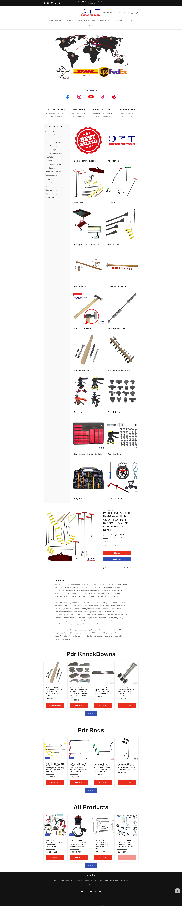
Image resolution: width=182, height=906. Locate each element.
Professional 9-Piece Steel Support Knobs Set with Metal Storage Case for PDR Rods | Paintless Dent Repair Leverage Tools (79, 692)
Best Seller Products (84, 161)
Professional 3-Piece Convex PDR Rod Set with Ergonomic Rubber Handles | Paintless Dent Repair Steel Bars (102, 767)
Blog (106, 881)
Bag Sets (78, 498)
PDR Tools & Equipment (66, 881)
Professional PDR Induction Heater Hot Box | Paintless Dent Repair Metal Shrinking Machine (79, 843)
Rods (110, 203)
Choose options (55, 705)
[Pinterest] (114, 97)
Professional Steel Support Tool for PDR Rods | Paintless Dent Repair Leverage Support (103, 690)
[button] (46, 12)
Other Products (115, 498)
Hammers (78, 286)
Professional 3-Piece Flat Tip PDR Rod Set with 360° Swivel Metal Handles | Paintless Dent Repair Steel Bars (79, 767)
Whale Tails (113, 245)
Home (54, 881)
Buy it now (117, 559)
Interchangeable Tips (118, 370)
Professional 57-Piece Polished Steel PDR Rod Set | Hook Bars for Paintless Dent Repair (126, 843)
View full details (123, 568)
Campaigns (125, 881)
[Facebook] (68, 97)
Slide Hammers (115, 328)
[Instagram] (79, 97)
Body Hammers (81, 328)
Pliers (77, 412)
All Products (113, 161)
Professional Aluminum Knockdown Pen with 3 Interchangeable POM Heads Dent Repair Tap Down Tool (125, 691)
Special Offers (114, 881)
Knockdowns (80, 370)
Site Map (91, 884)
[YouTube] (91, 97)
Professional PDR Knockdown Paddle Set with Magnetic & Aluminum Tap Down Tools (54, 691)
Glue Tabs (113, 412)
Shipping (105, 537)
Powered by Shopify (97, 905)
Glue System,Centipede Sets (88, 454)
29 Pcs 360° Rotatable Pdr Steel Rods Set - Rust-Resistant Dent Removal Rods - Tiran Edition (102, 844)
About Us (79, 881)
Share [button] (107, 568)
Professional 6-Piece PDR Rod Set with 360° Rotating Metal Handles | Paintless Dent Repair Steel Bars (55, 767)
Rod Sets (78, 203)
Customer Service (90, 881)
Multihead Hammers (117, 286)
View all (91, 713)
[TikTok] (102, 97)
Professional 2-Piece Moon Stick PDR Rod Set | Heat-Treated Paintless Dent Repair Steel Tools (126, 766)
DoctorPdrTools (87, 905)
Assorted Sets (114, 454)
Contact (100, 881)
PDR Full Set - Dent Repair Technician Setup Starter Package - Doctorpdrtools (55, 843)
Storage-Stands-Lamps (85, 245)
